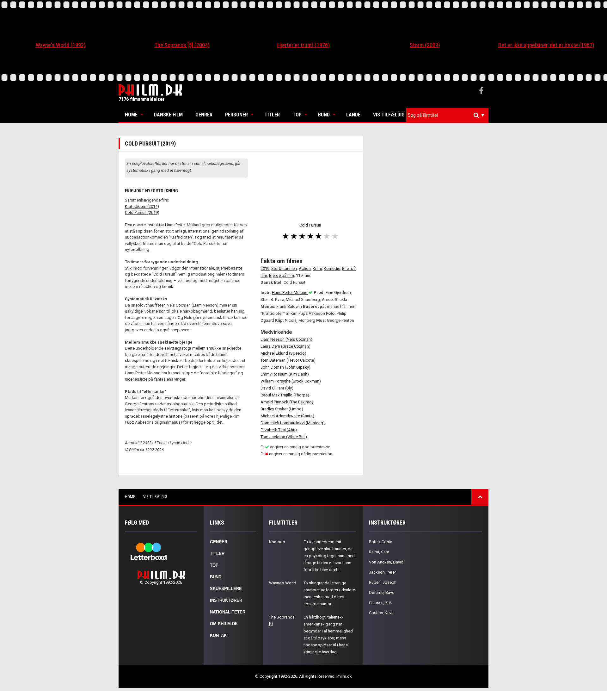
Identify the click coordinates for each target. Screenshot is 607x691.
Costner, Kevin (382, 612)
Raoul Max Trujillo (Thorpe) (285, 395)
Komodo (277, 541)
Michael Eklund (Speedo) (283, 353)
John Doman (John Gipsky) (285, 367)
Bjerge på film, (282, 275)
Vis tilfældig (389, 115)
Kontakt (219, 635)
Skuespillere (226, 588)
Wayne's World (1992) (61, 45)
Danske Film (168, 115)
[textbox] (449, 115)
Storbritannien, (284, 268)
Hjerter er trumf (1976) (303, 45)
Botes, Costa (380, 541)
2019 (265, 268)
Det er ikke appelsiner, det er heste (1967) (546, 45)
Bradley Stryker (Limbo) (282, 409)
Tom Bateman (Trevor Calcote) (288, 360)
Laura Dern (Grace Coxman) (285, 346)
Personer (236, 115)
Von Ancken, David (386, 562)
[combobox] (447, 115)
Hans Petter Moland (290, 292)
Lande (353, 115)
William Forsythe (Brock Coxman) (291, 381)
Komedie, (332, 268)
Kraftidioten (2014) (142, 206)
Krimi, (318, 268)
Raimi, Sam (379, 552)
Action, (305, 268)
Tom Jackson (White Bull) (284, 436)
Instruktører (226, 600)
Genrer (203, 115)
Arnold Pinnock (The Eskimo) (287, 402)
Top (297, 115)
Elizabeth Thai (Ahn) (279, 429)
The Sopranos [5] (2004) (182, 45)
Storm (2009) (425, 45)
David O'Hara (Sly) (277, 388)
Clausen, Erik (380, 602)
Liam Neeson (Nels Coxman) (286, 339)
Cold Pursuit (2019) (142, 212)
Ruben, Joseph (382, 582)
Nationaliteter (227, 612)
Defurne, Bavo (382, 592)
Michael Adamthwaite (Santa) (287, 416)
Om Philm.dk (224, 623)
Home (131, 115)
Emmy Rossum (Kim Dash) (285, 374)
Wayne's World (282, 583)
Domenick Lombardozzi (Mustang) (293, 422)
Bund (324, 115)
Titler (272, 115)
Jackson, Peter (382, 572)
